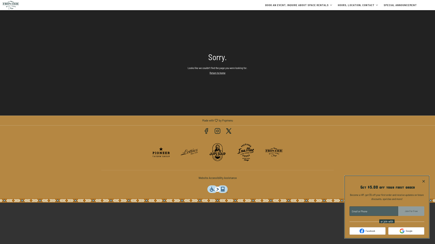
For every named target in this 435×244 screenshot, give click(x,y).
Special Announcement (400, 5)
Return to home (217, 72)
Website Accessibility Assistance (217, 178)
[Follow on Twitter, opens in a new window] (229, 131)
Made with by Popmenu (118, 120)
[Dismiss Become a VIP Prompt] (424, 181)
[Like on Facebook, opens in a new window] (206, 131)
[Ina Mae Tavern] (245, 152)
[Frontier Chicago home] (18, 5)
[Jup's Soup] (217, 152)
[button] (299, 5)
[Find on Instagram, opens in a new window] (217, 131)
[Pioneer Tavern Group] (161, 152)
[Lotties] (189, 152)
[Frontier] (273, 152)
